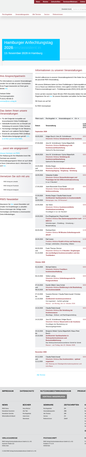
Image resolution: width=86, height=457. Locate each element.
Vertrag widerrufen (53, 397)
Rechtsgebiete (7, 14)
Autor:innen (26, 416)
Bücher (45, 2)
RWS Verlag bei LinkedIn (11, 181)
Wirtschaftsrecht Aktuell (8, 416)
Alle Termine (36, 14)
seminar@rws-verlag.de (8, 101)
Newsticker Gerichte (8, 413)
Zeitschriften (55, 2)
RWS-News (5, 408)
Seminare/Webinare (70, 2)
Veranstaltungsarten (22, 14)
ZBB (65, 411)
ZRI (65, 408)
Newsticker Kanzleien (8, 411)
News (38, 2)
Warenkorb (26, 418)
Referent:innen (58, 14)
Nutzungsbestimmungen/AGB (55, 391)
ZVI (65, 416)
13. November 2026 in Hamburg (23, 53)
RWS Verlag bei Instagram (11, 190)
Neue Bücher (26, 408)
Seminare (48, 405)
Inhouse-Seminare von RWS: (10, 153)
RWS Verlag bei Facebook (11, 185)
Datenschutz (27, 391)
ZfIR (65, 413)
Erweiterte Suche (67, 9)
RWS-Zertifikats (24, 134)
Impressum (8, 391)
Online (82, 2)
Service (46, 14)
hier (6, 88)
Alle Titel (25, 411)
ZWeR (66, 418)
